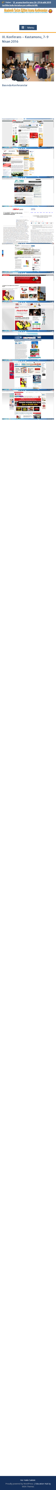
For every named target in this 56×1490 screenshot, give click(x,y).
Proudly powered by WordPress (19, 1483)
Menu (30, 27)
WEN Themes (28, 1486)
